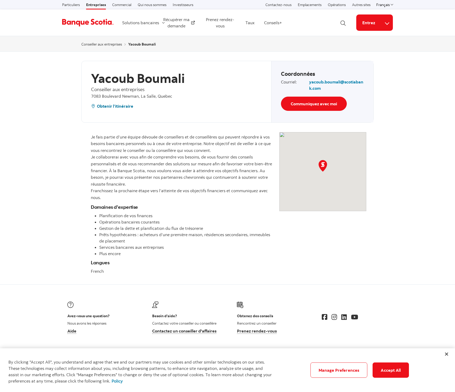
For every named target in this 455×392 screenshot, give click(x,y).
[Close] (446, 354)
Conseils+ (273, 22)
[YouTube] (354, 317)
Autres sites (361, 4)
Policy (117, 381)
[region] (227, 370)
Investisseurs (183, 4)
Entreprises (96, 4)
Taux (250, 22)
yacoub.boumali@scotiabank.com (336, 85)
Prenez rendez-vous (220, 22)
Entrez (368, 22)
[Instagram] (334, 317)
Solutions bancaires (140, 22)
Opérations (337, 4)
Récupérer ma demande (177, 22)
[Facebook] (324, 317)
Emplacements (310, 4)
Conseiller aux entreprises (101, 44)
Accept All (391, 370)
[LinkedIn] (344, 317)
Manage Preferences (339, 370)
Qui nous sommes (152, 4)
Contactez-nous (278, 4)
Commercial (121, 4)
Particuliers (71, 4)
